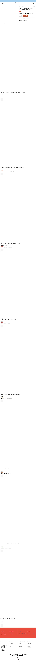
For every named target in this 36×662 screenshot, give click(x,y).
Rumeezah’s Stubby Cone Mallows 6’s (10, 544)
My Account (20, 643)
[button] (2, 99)
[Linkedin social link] (24, 22)
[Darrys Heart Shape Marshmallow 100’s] (5, 208)
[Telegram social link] (25, 22)
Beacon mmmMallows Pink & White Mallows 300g (13, 92)
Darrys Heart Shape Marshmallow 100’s (10, 243)
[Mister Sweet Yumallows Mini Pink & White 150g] (5, 133)
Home (19, 6)
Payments (29, 646)
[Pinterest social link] (23, 22)
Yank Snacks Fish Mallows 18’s (8, 618)
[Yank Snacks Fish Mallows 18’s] (5, 584)
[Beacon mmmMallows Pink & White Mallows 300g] (5, 58)
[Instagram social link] (18, 1)
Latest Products (24, 18)
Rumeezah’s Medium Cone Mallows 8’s (10, 394)
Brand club (21, 20)
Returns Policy (21, 644)
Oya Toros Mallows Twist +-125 (8, 319)
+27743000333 (3, 650)
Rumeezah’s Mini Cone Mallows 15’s (9, 469)
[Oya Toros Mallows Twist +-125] (5, 284)
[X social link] (22, 22)
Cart (10, 646)
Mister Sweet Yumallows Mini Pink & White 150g (12, 167)
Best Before (29, 643)
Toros (27, 20)
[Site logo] (18, 3)
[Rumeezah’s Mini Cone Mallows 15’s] (5, 435)
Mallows (22, 6)
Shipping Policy (30, 644)
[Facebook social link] (17, 1)
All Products (11, 643)
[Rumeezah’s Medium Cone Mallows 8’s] (5, 360)
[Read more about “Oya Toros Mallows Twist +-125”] (2, 326)
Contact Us (20, 646)
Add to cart (25, 15)
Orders (11, 644)
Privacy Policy (30, 647)
